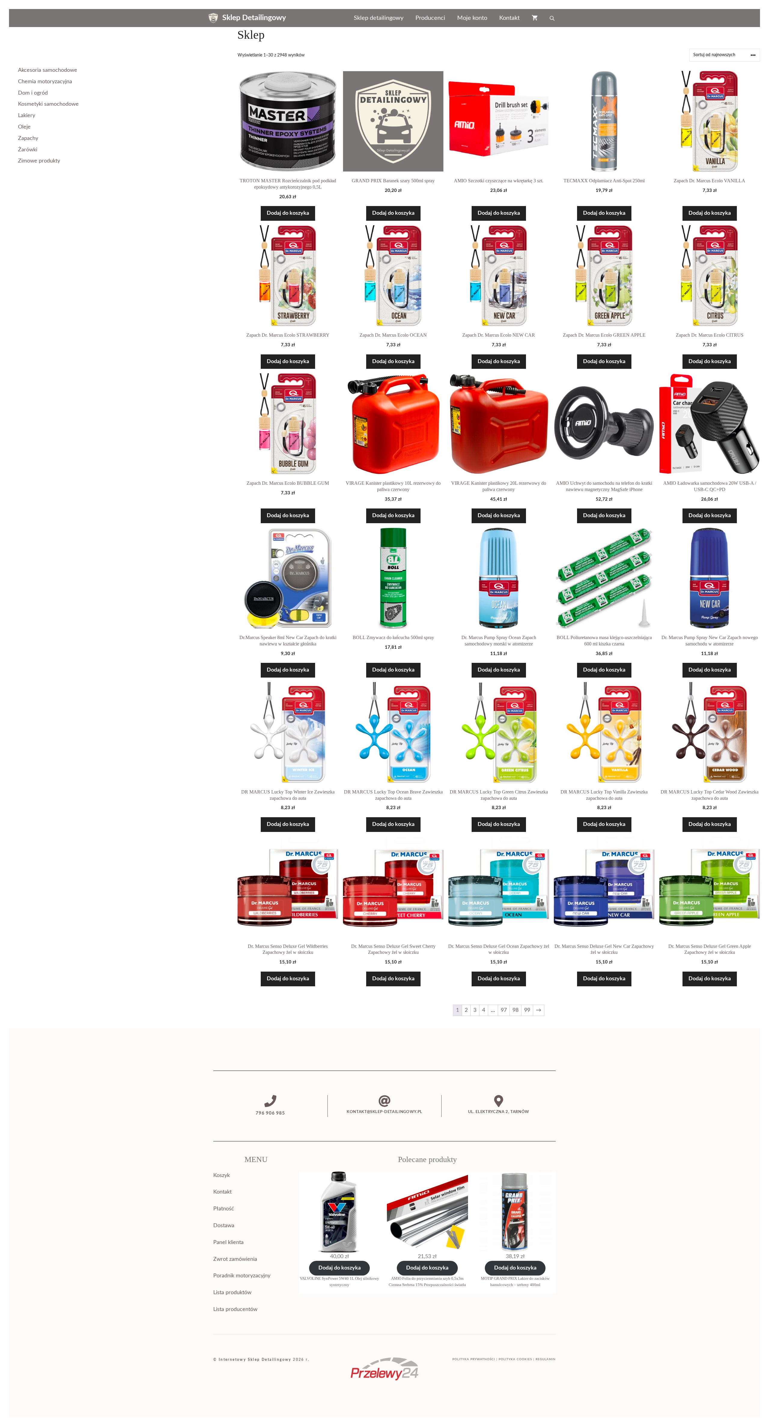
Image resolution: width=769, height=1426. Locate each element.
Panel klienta (228, 1242)
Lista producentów (235, 1309)
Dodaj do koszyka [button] (288, 213)
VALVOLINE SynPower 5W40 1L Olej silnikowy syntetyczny (339, 1281)
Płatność (223, 1209)
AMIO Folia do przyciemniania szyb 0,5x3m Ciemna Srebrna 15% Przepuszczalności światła (427, 1281)
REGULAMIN (546, 1359)
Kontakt (509, 18)
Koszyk (221, 1175)
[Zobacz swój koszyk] (535, 18)
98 (515, 1010)
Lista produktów (232, 1292)
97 (504, 1010)
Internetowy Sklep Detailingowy (255, 1359)
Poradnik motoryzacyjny (241, 1276)
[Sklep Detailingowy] (213, 18)
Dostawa (223, 1225)
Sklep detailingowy (378, 18)
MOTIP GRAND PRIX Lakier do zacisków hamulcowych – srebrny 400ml (515, 1281)
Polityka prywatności (473, 1359)
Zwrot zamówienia (235, 1259)
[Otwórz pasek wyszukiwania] (553, 18)
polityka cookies (515, 1359)
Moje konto (472, 18)
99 (527, 1010)
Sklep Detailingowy (254, 18)
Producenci (430, 18)
